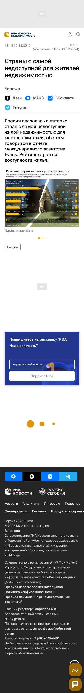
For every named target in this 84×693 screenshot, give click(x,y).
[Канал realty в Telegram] (68, 476)
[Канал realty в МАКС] (13, 476)
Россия (12, 247)
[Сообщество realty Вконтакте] (50, 476)
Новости (11, 503)
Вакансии (12, 530)
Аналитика (31, 503)
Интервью (52, 503)
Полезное (72, 503)
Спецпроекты (16, 511)
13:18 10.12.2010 (18, 45)
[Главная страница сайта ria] (5, 34)
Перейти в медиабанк (19, 230)
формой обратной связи (24, 653)
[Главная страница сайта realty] (28, 34)
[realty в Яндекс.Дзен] (32, 476)
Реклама (39, 511)
